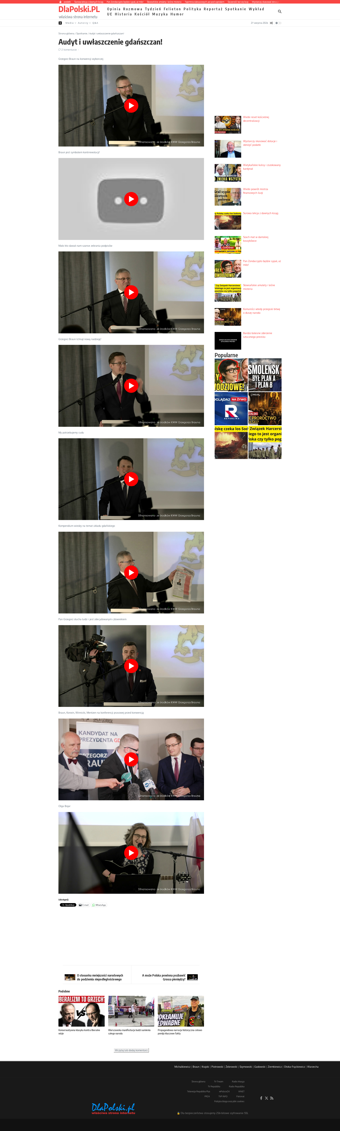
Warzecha (313, 1066)
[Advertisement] (131, 937)
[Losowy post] (271, 23)
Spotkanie (236, 9)
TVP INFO (223, 1096)
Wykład (257, 9)
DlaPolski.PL (79, 9)
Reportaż (213, 9)
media (70, 22)
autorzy (83, 22)
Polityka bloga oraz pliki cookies (229, 1101)
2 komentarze (69, 49)
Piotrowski (217, 1066)
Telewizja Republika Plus (198, 1091)
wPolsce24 (224, 1091)
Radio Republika (236, 1086)
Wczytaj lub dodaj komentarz (131, 1050)
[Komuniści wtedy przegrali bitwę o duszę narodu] (265, 408)
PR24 (207, 1096)
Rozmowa (133, 9)
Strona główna (66, 33)
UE (110, 14)
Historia (123, 14)
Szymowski (246, 1066)
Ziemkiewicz (275, 1066)
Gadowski (259, 1066)
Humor (177, 14)
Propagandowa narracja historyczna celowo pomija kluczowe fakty (180, 1031)
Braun (196, 1066)
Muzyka (160, 14)
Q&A (95, 22)
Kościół (142, 14)
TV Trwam (218, 1081)
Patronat (240, 1096)
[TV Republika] (231, 408)
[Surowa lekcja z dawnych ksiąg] (231, 442)
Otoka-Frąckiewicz (294, 1066)
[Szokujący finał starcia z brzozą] (265, 374)
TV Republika (214, 1086)
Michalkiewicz (182, 1066)
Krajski (205, 1066)
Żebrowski (231, 1066)
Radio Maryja (238, 1081)
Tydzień (153, 9)
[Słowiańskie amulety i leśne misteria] (265, 442)
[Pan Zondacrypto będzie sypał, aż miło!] (231, 374)
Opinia (114, 9)
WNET (241, 1091)
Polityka (193, 9)
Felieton (173, 9)
